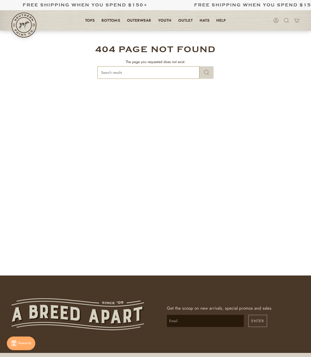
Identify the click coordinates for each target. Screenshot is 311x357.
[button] (90, 20)
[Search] (206, 72)
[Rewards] (21, 343)
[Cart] (297, 20)
